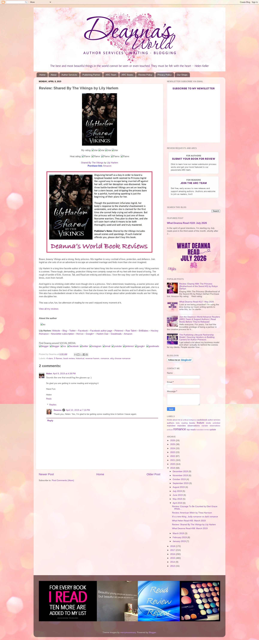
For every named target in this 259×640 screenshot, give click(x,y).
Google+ (90, 334)
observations (215, 426)
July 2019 (177, 491)
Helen (49, 373)
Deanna (57, 410)
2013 (173, 566)
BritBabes (143, 331)
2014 (173, 562)
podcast (170, 430)
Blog (65, 331)
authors (170, 423)
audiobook (202, 420)
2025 (173, 444)
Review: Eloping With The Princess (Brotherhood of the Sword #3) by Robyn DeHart (198, 286)
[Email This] (75, 354)
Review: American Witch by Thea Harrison (192, 513)
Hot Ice (79, 334)
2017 (173, 550)
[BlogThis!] (78, 354)
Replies (52, 405)
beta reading (182, 423)
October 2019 (179, 479)
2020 (173, 464)
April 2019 (178, 503)
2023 (173, 452)
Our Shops (182, 74)
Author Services (69, 74)
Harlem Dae (102, 334)
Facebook (83, 331)
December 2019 (181, 471)
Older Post (153, 474)
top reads (191, 429)
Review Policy (145, 74)
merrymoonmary (128, 632)
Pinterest (119, 331)
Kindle (169, 420)
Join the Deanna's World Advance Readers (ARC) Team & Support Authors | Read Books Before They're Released (199, 319)
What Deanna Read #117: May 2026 (196, 302)
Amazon (107, 166)
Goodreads (116, 334)
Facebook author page (101, 331)
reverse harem (92, 358)
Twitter (72, 331)
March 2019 (179, 533)
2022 (173, 456)
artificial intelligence (190, 420)
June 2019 (178, 495)
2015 (173, 558)
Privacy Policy (165, 74)
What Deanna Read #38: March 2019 (190, 528)
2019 (173, 468)
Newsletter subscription (62, 334)
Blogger (152, 632)
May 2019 (178, 499)
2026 (173, 440)
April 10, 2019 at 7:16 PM (78, 410)
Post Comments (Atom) (63, 480)
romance (105, 358)
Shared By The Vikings (92, 162)
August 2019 (179, 487)
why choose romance (120, 358)
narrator (205, 426)
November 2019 (181, 475)
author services (214, 420)
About (53, 74)
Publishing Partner (91, 74)
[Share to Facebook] (83, 354)
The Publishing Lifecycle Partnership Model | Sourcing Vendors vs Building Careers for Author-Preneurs (196, 337)
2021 (173, 460)
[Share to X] (81, 354)
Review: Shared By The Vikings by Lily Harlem (194, 524)
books (192, 423)
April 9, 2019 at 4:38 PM (64, 373)
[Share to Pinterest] (86, 354)
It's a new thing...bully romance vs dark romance (195, 517)
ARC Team (111, 74)
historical (80, 358)
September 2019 (181, 483)
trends (206, 430)
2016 (173, 554)
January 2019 (179, 541)
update (212, 429)
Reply (49, 399)
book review (69, 358)
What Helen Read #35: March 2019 (189, 521)
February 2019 (180, 537)
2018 (173, 546)
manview (171, 426)
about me (176, 420)
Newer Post (46, 474)
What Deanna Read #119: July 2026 (187, 223)
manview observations (188, 426)
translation (200, 430)
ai (181, 420)
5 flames (58, 358)
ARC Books (127, 74)
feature (200, 422)
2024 (173, 448)
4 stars (49, 358)
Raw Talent (131, 331)
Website (56, 331)
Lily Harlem (112, 162)
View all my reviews (48, 309)
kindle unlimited (213, 423)
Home (42, 74)
